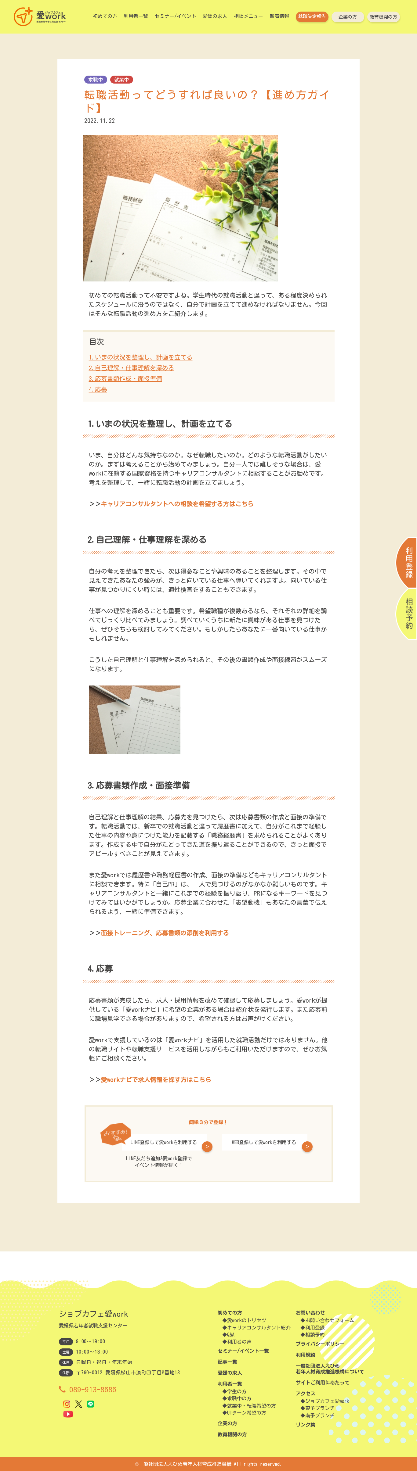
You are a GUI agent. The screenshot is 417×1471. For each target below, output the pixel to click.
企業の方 (348, 17)
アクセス (305, 1393)
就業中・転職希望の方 (251, 1405)
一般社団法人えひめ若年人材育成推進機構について (330, 1368)
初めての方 (105, 16)
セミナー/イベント (175, 16)
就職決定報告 (312, 16)
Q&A (230, 1334)
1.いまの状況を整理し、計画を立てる (141, 357)
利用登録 (315, 1327)
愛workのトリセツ (246, 1320)
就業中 (121, 79)
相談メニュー (248, 16)
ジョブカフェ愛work (327, 1401)
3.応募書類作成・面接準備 (125, 378)
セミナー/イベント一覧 (243, 1350)
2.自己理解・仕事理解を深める (131, 368)
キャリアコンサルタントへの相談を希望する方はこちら (177, 504)
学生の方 (237, 1391)
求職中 (95, 79)
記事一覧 (227, 1361)
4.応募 (98, 389)
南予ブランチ (320, 1415)
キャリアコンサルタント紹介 (259, 1327)
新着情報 (279, 16)
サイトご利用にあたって (323, 1382)
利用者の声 (239, 1341)
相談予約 (315, 1334)
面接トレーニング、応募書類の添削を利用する (165, 933)
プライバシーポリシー (320, 1343)
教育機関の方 (383, 17)
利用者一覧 (136, 16)
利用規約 (305, 1354)
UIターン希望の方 (246, 1412)
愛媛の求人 (215, 16)
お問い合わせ (310, 1312)
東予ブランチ (320, 1408)
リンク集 (305, 1424)
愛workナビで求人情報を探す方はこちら (156, 1079)
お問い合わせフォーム (329, 1320)
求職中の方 (239, 1398)
